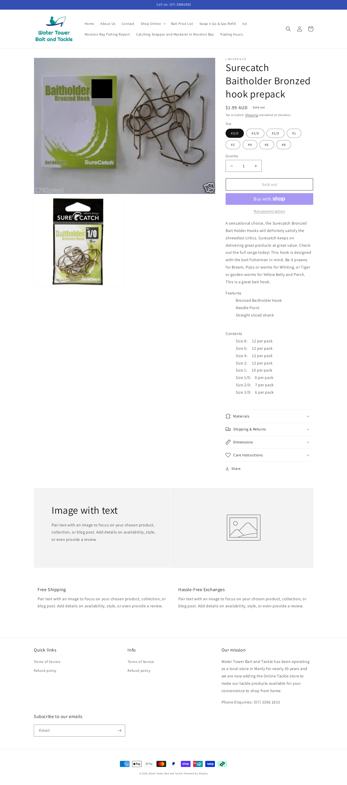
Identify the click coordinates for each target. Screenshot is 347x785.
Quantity (232, 156)
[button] (153, 23)
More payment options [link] (269, 211)
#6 (267, 144)
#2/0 (255, 133)
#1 (294, 133)
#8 (284, 144)
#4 (250, 144)
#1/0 (275, 133)
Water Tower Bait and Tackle (166, 773)
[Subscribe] (119, 731)
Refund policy (45, 670)
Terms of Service (47, 661)
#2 (233, 144)
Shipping (251, 115)
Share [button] (236, 468)
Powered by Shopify (196, 773)
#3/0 (235, 133)
